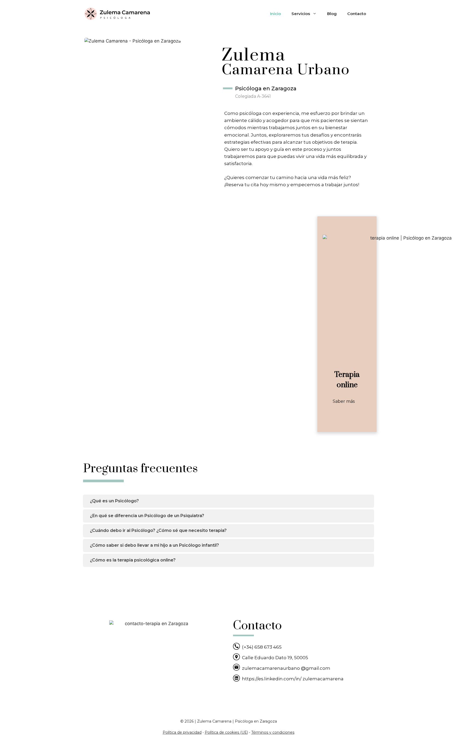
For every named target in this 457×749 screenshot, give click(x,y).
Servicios (300, 13)
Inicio (275, 13)
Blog (332, 13)
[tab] (228, 501)
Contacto (356, 13)
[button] (347, 401)
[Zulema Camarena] (117, 13)
